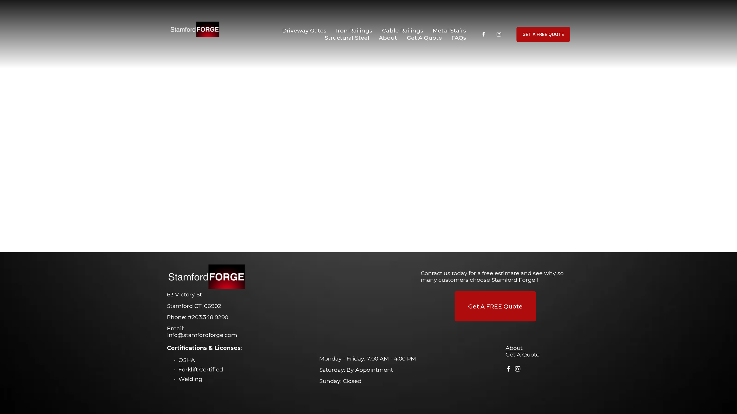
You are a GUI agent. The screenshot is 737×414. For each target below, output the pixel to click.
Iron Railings (354, 30)
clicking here (286, 129)
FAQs (458, 37)
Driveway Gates (304, 30)
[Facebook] (484, 34)
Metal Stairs (449, 30)
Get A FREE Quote (543, 34)
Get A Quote (424, 37)
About (388, 37)
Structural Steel (347, 37)
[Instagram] (499, 34)
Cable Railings (402, 30)
